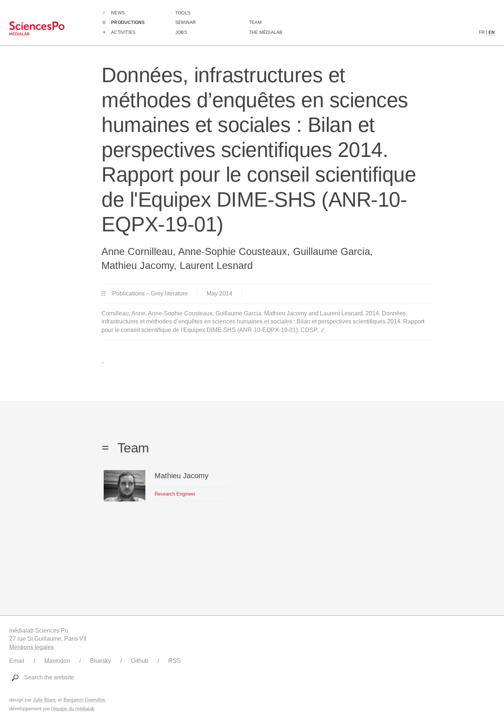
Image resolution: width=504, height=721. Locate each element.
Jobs (181, 32)
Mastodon (57, 661)
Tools (182, 12)
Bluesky (100, 661)
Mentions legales (31, 647)
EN (492, 32)
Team (255, 22)
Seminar (185, 22)
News (118, 12)
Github (139, 661)
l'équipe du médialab (72, 708)
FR (482, 32)
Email (16, 661)
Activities (123, 32)
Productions (128, 22)
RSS (174, 661)
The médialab (265, 32)
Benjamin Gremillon (84, 700)
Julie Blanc (44, 700)
